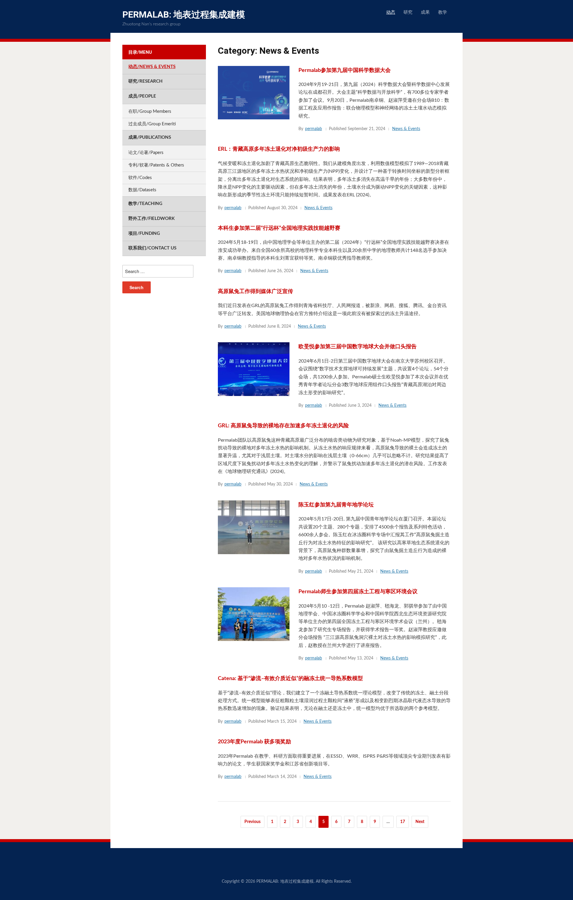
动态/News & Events (151, 66)
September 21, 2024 (366, 129)
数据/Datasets (142, 190)
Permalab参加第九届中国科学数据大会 (344, 70)
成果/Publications (149, 137)
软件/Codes (140, 177)
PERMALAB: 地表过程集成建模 (183, 14)
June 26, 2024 (280, 271)
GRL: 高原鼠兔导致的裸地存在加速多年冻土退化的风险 (283, 426)
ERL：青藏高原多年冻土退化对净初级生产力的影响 (279, 149)
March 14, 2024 (282, 777)
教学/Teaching (145, 203)
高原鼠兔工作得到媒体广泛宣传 (255, 291)
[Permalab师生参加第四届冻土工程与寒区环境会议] (253, 614)
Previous (252, 822)
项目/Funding (144, 233)
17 (402, 822)
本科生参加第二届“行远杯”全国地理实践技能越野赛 (279, 228)
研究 (407, 12)
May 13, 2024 (360, 658)
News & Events (406, 129)
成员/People (142, 96)
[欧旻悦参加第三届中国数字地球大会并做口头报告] (253, 369)
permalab (313, 129)
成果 (425, 12)
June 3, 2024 (360, 405)
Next (419, 822)
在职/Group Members (149, 111)
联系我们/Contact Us (152, 248)
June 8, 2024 (279, 326)
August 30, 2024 (282, 208)
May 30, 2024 (280, 484)
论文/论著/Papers (146, 152)
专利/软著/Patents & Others (156, 165)
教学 (442, 12)
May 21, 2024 (360, 571)
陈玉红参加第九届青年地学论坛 (336, 505)
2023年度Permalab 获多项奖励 (254, 742)
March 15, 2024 (282, 721)
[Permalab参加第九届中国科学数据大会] (253, 92)
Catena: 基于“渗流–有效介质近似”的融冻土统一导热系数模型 (290, 678)
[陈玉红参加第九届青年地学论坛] (253, 527)
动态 (390, 12)
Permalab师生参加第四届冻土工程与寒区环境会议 (358, 591)
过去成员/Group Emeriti (152, 124)
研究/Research (145, 81)
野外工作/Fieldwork (151, 218)
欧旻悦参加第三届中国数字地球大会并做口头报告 (357, 346)
